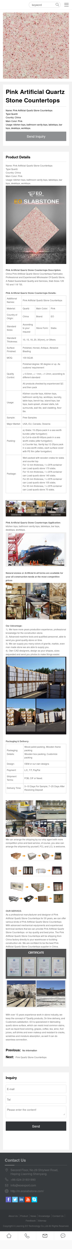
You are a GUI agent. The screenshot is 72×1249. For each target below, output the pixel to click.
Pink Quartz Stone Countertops (31, 1057)
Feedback (31, 1220)
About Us (13, 1215)
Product (24, 1215)
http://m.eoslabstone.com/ (27, 1191)
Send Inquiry (36, 136)
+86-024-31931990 (23, 1180)
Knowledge (44, 1215)
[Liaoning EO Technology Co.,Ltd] (7, 5)
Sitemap (42, 1220)
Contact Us (58, 1215)
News (33, 1215)
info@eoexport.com (23, 1185)
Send (36, 1126)
